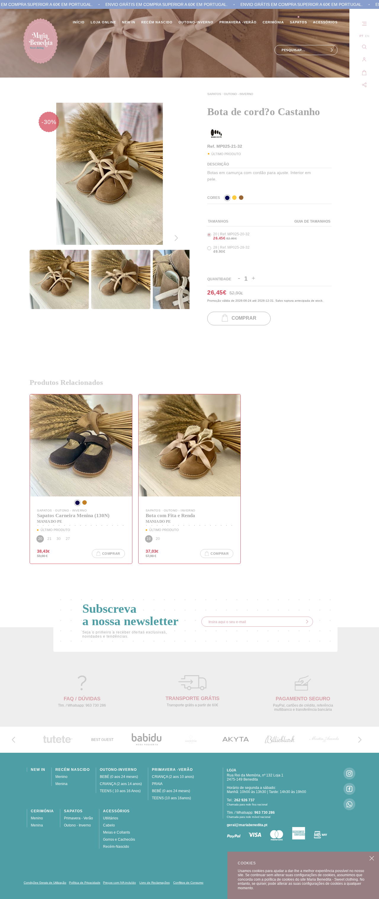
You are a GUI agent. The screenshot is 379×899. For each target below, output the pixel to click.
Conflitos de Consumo (188, 882)
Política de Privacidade (84, 882)
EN (367, 36)
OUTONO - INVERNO (238, 94)
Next (178, 238)
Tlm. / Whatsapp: (251, 812)
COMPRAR (242, 318)
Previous (178, 222)
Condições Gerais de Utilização (45, 882)
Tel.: (241, 800)
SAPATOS (214, 94)
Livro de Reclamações (154, 882)
